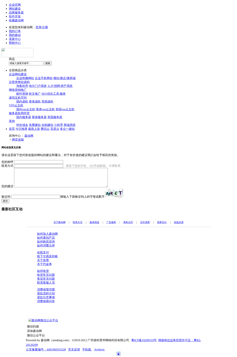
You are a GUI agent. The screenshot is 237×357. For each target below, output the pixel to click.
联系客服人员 (46, 282)
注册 (45, 27)
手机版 (87, 349)
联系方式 (7, 165)
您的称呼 (7, 161)
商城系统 (70, 124)
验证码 (5, 196)
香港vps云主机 (45, 109)
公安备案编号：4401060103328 (46, 349)
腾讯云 (45, 128)
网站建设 (15, 8)
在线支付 (43, 252)
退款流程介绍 (46, 293)
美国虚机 (47, 101)
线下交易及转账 (47, 256)
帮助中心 (15, 42)
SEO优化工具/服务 (53, 93)
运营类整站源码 (19, 82)
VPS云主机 (16, 105)
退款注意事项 (46, 297)
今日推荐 (21, 128)
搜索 (47, 63)
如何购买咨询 (46, 241)
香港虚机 (35, 101)
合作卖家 (145, 222)
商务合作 (128, 222)
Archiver (99, 349)
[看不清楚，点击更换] (114, 193)
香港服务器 (39, 117)
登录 (38, 27)
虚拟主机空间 (18, 97)
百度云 (54, 128)
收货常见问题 (46, 274)
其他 (12, 121)
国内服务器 (23, 117)
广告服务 (111, 222)
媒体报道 (94, 222)
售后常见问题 (46, 278)
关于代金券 (44, 264)
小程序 (58, 124)
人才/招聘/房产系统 (60, 85)
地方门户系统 (38, 85)
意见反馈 (74, 349)
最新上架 (34, 128)
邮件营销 (22, 93)
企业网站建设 (18, 74)
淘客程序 (22, 85)
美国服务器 (54, 117)
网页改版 (18, 139)
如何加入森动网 (47, 233)
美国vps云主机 (65, 109)
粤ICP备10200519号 (144, 340)
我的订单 (15, 31)
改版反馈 (178, 222)
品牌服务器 (16, 12)
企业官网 (15, 4)
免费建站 (35, 124)
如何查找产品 (46, 237)
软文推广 (35, 93)
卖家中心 (15, 38)
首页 (12, 128)
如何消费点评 (46, 245)
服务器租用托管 (19, 113)
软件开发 (15, 16)
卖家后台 (162, 222)
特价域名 (22, 124)
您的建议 (7, 186)
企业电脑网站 (25, 78)
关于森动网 (60, 222)
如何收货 (43, 270)
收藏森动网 (16, 20)
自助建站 (47, 124)
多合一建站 (67, 128)
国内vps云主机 (25, 109)
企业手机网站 (44, 78)
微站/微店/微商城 (64, 78)
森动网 (28, 135)
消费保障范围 (46, 289)
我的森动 (15, 35)
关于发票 (43, 260)
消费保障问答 (46, 301)
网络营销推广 (18, 89)
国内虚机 (22, 101)
